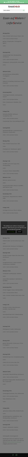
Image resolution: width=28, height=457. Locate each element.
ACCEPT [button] (19, 231)
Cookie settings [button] (11, 231)
